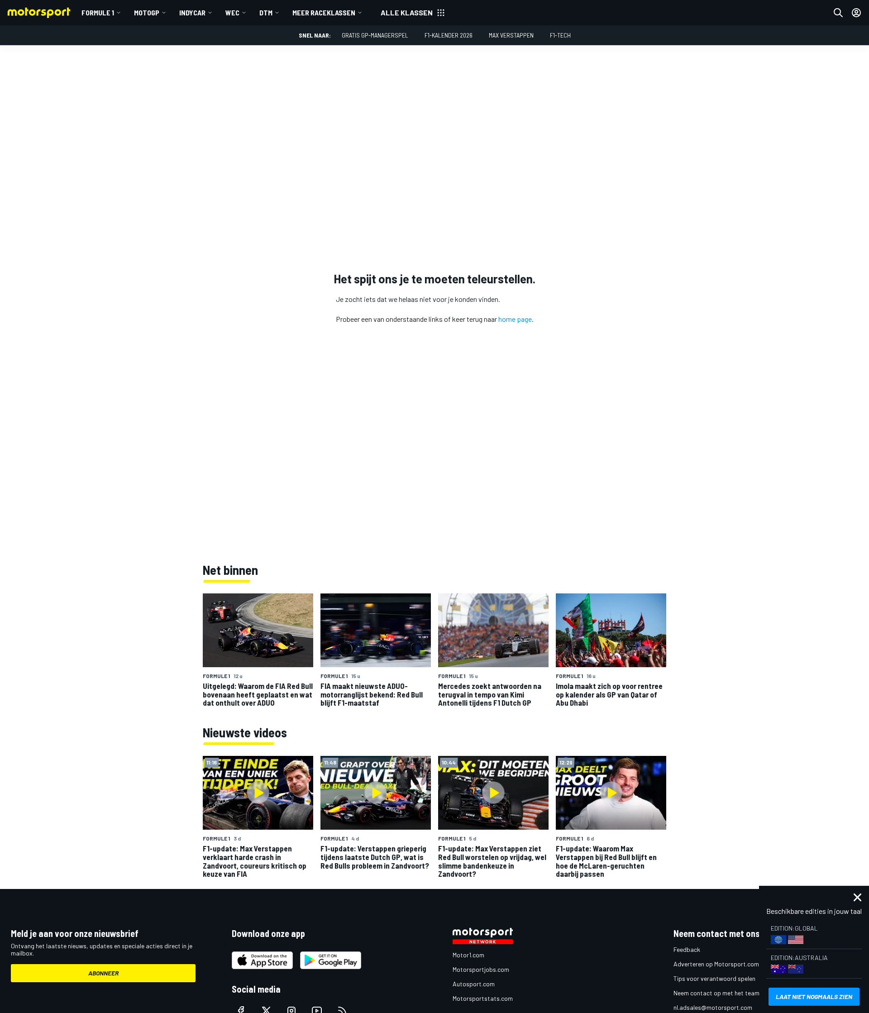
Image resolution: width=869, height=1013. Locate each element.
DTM (265, 12)
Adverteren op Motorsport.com (716, 964)
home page (515, 319)
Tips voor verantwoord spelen (714, 978)
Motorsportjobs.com (481, 969)
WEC (232, 12)
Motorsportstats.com (483, 998)
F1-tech (560, 35)
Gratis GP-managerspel (375, 35)
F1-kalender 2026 (449, 35)
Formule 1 (97, 12)
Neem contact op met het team (716, 993)
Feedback (686, 949)
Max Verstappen (511, 35)
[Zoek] (838, 13)
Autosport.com (474, 984)
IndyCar (192, 12)
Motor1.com (468, 955)
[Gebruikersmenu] (856, 13)
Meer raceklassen (323, 12)
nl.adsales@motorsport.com (712, 1007)
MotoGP (146, 12)
